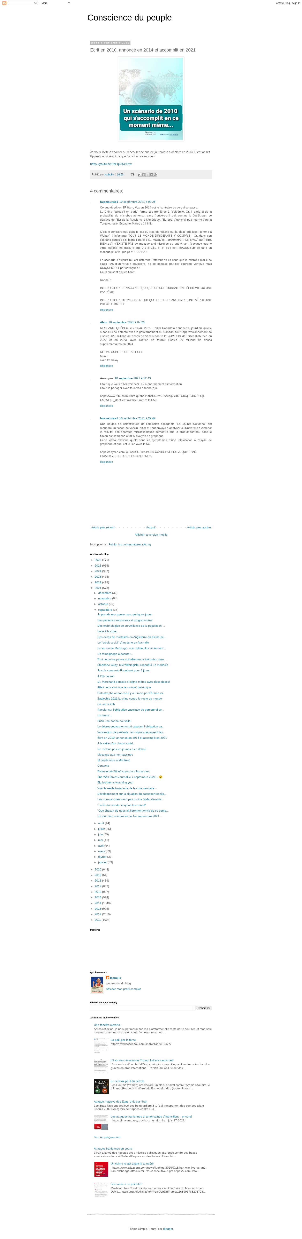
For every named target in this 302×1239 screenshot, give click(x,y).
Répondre (106, 309)
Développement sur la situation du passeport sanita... (132, 793)
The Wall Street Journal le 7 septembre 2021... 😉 (129, 777)
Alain (103, 322)
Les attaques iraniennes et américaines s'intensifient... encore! (151, 1116)
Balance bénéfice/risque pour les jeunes (123, 771)
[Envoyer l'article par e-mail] (132, 174)
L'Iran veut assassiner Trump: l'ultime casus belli (142, 1060)
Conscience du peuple (129, 17)
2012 (98, 914)
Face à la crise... (108, 631)
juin (101, 834)
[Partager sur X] (147, 175)
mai (101, 840)
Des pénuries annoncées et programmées (124, 620)
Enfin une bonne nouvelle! (114, 721)
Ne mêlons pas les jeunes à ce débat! (121, 749)
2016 (98, 891)
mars (102, 851)
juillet (102, 828)
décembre (105, 592)
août (101, 823)
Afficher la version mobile (151, 534)
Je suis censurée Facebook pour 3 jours (123, 670)
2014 (98, 903)
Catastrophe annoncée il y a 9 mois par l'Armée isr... (131, 693)
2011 (98, 919)
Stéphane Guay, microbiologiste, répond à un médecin (132, 664)
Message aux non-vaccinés (115, 754)
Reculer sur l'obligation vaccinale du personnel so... (130, 709)
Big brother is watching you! (115, 782)
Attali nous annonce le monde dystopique (124, 687)
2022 (98, 582)
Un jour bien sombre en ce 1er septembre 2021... (129, 816)
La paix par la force (123, 1039)
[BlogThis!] (144, 175)
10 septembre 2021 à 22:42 (137, 418)
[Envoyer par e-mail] (140, 175)
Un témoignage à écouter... (115, 653)
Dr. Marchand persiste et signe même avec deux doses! (133, 681)
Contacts (103, 765)
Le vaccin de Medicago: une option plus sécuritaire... (131, 648)
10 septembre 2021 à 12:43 (133, 378)
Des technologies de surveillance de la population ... (131, 625)
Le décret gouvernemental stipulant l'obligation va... (130, 726)
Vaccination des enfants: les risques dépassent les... (131, 732)
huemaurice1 (109, 201)
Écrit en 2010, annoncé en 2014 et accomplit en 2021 (132, 737)
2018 (98, 880)
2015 (98, 897)
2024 (98, 571)
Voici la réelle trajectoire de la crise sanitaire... (127, 788)
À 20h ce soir (105, 676)
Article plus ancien (199, 527)
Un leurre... (104, 715)
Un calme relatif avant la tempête (132, 1163)
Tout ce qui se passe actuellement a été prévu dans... (132, 659)
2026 (98, 559)
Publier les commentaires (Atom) (129, 544)
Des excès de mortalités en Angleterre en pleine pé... (131, 637)
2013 (98, 908)
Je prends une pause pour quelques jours (124, 614)
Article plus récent (102, 527)
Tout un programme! (107, 1137)
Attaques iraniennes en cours (113, 1148)
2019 (98, 875)
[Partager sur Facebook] (151, 175)
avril (101, 845)
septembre (105, 609)
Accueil (151, 527)
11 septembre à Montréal (113, 760)
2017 (98, 886)
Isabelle (115, 977)
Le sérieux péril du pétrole (128, 1081)
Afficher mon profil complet (123, 989)
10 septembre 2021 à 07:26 (126, 322)
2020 (98, 869)
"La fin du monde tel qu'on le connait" (121, 805)
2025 (98, 565)
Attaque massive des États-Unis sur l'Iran (120, 1101)
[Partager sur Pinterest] (155, 175)
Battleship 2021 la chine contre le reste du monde (129, 698)
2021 (98, 588)
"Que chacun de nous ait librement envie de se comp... (133, 810)
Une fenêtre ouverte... (108, 1024)
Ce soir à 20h (106, 704)
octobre (103, 604)
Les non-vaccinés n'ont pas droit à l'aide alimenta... (130, 799)
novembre (105, 598)
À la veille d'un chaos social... (116, 743)
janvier (103, 862)
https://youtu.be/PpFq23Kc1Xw (111, 164)
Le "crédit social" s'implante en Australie (123, 642)
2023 (98, 576)
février (102, 856)
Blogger (168, 1228)
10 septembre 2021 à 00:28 (137, 201)
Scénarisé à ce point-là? (126, 1184)
